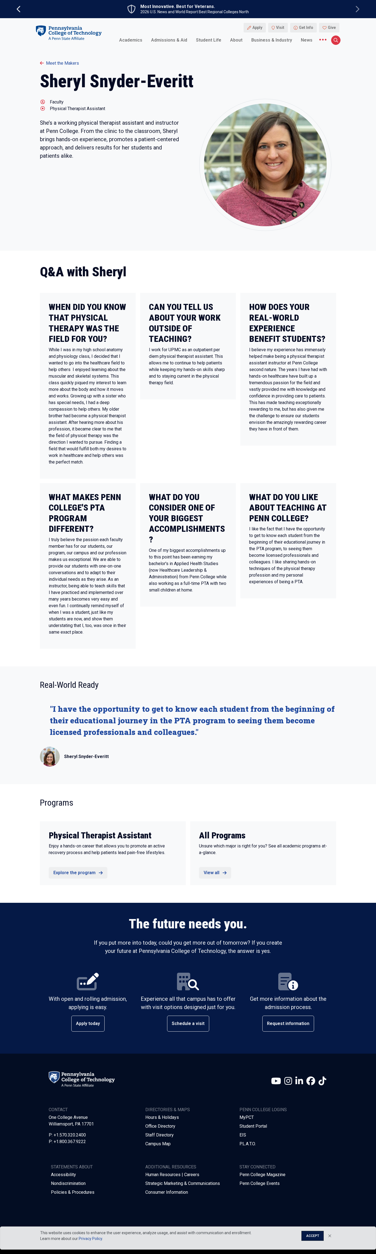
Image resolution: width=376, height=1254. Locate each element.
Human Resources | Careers (172, 1174)
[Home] (69, 33)
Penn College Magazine (262, 1174)
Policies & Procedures (72, 1192)
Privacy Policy (90, 1238)
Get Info (306, 27)
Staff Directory (159, 1135)
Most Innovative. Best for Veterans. (177, 6)
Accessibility (63, 1174)
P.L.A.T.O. (247, 1143)
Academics (130, 39)
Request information (288, 1023)
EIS (242, 1135)
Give (332, 27)
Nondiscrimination (68, 1183)
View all (211, 872)
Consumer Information (166, 1192)
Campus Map (158, 1143)
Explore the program (74, 872)
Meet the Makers (62, 63)
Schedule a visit (188, 1023)
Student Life (208, 39)
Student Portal (253, 1126)
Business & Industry (271, 39)
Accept (312, 1236)
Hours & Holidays (162, 1117)
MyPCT (246, 1117)
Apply (257, 27)
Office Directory (160, 1126)
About (236, 39)
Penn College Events (259, 1183)
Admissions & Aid (169, 39)
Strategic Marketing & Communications (182, 1183)
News (306, 39)
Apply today (88, 1023)
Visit (280, 27)
